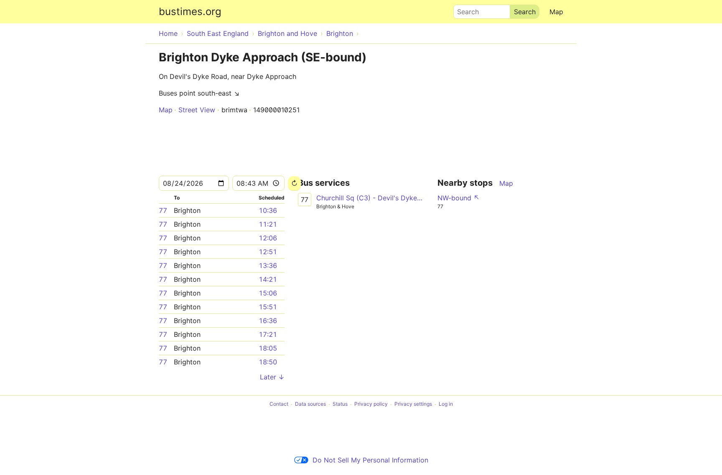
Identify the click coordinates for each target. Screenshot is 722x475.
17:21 (268, 334)
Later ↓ (272, 377)
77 (163, 210)
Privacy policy (371, 404)
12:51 (268, 252)
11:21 (268, 224)
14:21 (268, 279)
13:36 (268, 265)
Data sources (310, 404)
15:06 (268, 293)
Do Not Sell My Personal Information (370, 460)
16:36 (268, 320)
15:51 (268, 307)
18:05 (268, 348)
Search (464, 9)
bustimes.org (190, 11)
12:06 (268, 238)
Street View (196, 110)
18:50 (268, 362)
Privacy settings (413, 404)
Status (340, 404)
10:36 (268, 210)
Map (556, 12)
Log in (446, 404)
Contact (278, 404)
